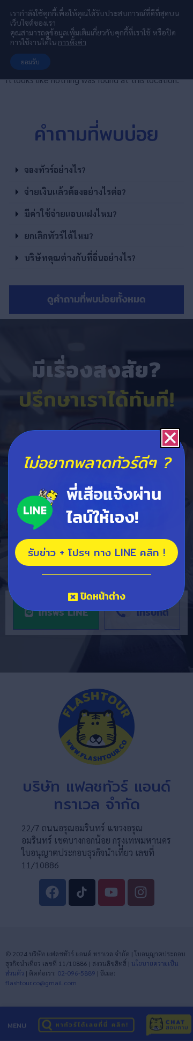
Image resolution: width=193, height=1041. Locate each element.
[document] (96, 520)
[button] (170, 438)
